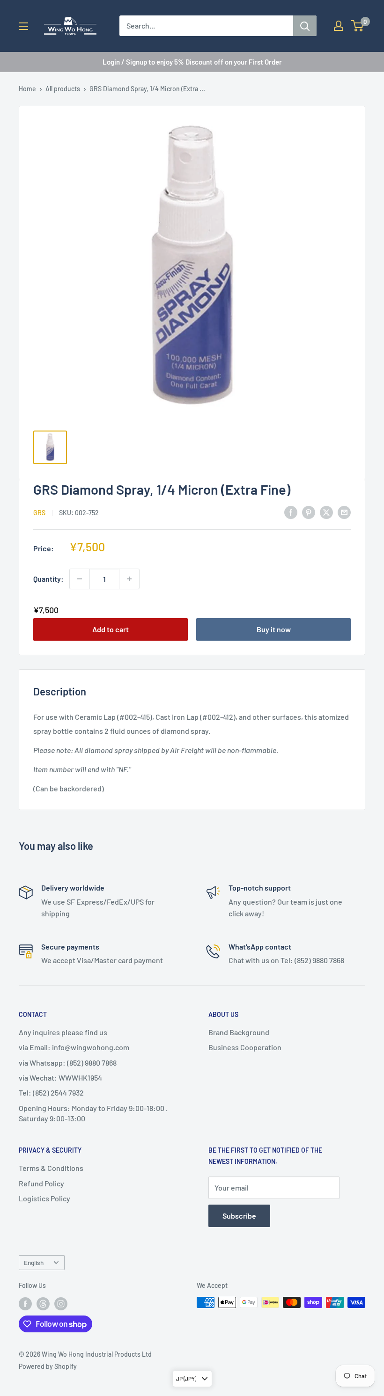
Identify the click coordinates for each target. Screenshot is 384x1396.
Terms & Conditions (51, 1167)
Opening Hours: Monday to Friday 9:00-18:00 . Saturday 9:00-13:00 (93, 1113)
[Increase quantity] (129, 579)
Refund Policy (41, 1183)
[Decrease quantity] (79, 579)
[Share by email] (344, 511)
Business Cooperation (244, 1047)
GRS (39, 513)
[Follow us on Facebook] (25, 1303)
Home (27, 89)
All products (62, 89)
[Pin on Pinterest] (308, 511)
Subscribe (239, 1215)
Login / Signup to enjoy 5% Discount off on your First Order (192, 62)
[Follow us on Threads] (43, 1303)
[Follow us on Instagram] (60, 1303)
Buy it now (274, 629)
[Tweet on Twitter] (326, 511)
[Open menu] (23, 26)
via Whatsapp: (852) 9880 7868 (68, 1062)
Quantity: (48, 578)
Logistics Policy (44, 1198)
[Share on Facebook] (290, 511)
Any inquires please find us (63, 1032)
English (34, 1262)
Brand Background (238, 1032)
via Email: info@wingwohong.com (74, 1047)
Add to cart (110, 629)
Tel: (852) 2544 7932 (51, 1092)
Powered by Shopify (48, 1366)
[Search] (305, 25)
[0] (357, 25)
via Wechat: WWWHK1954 (60, 1077)
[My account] (338, 26)
